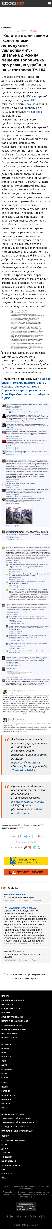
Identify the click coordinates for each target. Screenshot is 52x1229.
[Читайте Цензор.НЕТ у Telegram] (16, 1216)
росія (4, 1144)
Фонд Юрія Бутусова (11, 1009)
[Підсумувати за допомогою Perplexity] (34, 847)
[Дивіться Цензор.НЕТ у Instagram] (30, 1216)
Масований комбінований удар (17, 1131)
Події (3, 1053)
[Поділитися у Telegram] (29, 836)
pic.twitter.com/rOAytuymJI (27, 801)
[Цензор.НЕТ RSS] (44, 1216)
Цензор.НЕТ (28, 100)
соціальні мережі (12, 828)
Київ (3, 1170)
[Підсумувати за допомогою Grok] (39, 847)
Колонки (5, 1104)
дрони (4, 1149)
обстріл (5, 1136)
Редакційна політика (11, 1025)
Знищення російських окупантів (17, 1123)
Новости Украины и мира (14, 1029)
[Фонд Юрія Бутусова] (26, 861)
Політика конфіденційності (14, 1021)
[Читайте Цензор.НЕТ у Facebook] (7, 1216)
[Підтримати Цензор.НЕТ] (26, 872)
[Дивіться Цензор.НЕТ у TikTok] (26, 1216)
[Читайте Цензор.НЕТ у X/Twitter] (12, 1216)
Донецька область (11, 1165)
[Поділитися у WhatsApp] (34, 836)
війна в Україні (8, 1161)
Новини (7, 27)
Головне (5, 1091)
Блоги (4, 1074)
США (3, 1178)
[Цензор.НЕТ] (13, 4)
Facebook (35, 111)
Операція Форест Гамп (12, 1114)
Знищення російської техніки (16, 1118)
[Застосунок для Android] (35, 1216)
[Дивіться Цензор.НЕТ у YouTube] (21, 1216)
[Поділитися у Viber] (38, 836)
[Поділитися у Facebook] (20, 836)
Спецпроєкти (8, 1095)
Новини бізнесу (9, 1038)
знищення (6, 1157)
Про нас (5, 996)
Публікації (6, 1099)
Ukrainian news (9, 1034)
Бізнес (4, 1083)
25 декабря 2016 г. (23, 770)
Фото (3, 1061)
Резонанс (6, 1057)
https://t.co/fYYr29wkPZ (25, 762)
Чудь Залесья (17, 894)
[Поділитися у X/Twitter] (25, 836)
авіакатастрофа (12, 825)
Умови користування (12, 1017)
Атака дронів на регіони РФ (14, 1127)
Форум (4, 1078)
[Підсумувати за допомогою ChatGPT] (25, 847)
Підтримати (7, 1004)
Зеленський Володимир (13, 1140)
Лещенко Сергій (34, 825)
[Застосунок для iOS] (40, 1216)
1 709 (35, 31)
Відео (4, 1065)
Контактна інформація (12, 1000)
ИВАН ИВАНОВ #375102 (22, 908)
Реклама (5, 1013)
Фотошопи (6, 1069)
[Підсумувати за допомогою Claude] (29, 847)
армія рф (5, 1153)
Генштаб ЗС (7, 1174)
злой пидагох (16, 951)
